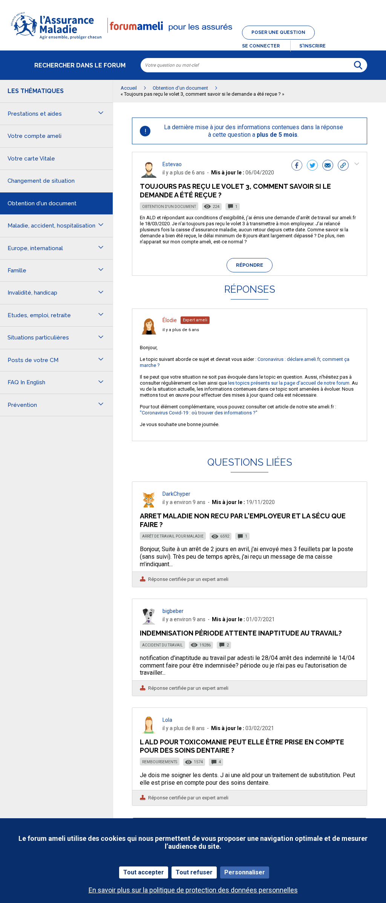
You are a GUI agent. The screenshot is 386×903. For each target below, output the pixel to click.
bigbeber (173, 611)
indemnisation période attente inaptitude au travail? (241, 633)
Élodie (169, 320)
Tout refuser (194, 872)
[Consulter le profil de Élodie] (149, 332)
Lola (167, 720)
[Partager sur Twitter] (312, 166)
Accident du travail (162, 645)
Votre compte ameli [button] (34, 136)
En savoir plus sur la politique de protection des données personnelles (193, 890)
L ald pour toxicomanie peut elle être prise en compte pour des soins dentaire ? (242, 746)
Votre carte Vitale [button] (31, 158)
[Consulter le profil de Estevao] (149, 175)
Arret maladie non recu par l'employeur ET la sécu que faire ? (243, 520)
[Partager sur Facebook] (296, 166)
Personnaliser (244, 872)
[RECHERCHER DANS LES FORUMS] (358, 65)
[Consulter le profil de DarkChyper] (149, 505)
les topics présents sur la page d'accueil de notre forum (288, 383)
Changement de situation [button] (41, 180)
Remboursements (159, 762)
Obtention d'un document (169, 207)
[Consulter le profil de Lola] (149, 731)
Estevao (172, 164)
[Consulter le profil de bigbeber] (149, 622)
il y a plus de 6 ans (180, 329)
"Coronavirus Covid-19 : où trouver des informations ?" (198, 413)
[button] (193, 40)
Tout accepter (143, 872)
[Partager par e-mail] (327, 166)
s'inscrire (312, 46)
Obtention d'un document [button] (42, 203)
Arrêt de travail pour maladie (173, 536)
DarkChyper (176, 494)
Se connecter (261, 46)
